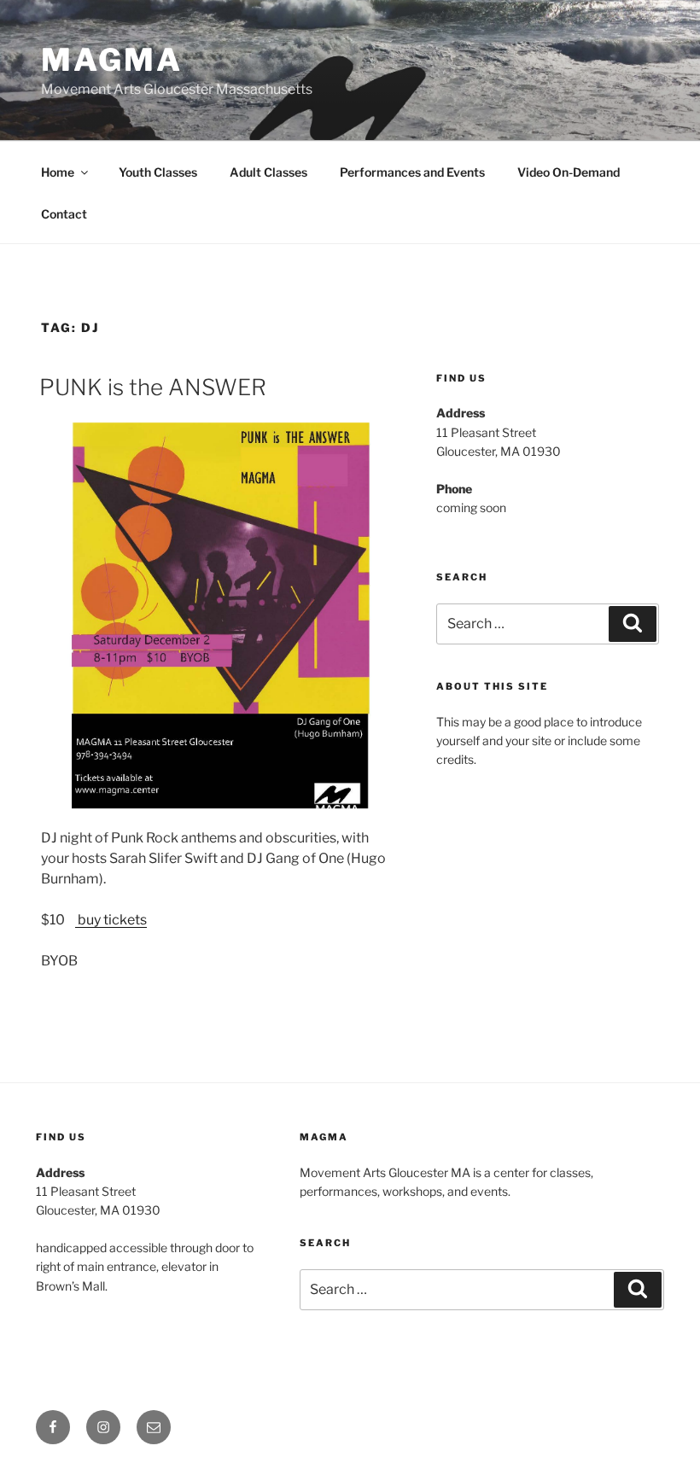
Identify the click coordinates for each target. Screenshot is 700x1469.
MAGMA (111, 60)
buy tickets (111, 920)
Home (57, 172)
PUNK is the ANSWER (152, 387)
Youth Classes (158, 172)
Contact (64, 214)
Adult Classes (268, 172)
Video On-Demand (568, 172)
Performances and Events (412, 172)
